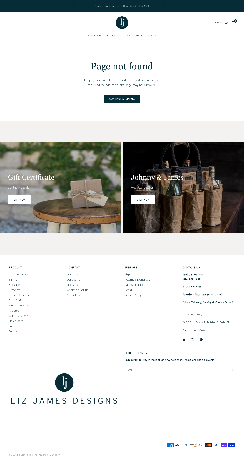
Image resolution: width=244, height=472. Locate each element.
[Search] (226, 23)
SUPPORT (131, 267)
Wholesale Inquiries (78, 290)
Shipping (130, 274)
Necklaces (15, 284)
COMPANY (73, 267)
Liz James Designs (194, 314)
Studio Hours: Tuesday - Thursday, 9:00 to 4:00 (122, 6)
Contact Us (73, 295)
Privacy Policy (133, 295)
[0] (232, 23)
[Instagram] (195, 340)
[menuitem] (101, 35)
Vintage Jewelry (18, 305)
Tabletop (14, 310)
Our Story (73, 274)
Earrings (14, 279)
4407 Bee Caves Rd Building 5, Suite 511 (206, 322)
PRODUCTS (16, 267)
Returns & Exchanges (137, 279)
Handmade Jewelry (100, 35)
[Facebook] (186, 340)
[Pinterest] (204, 340)
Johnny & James (19, 295)
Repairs (129, 290)
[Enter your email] (231, 370)
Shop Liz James (18, 274)
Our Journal (74, 279)
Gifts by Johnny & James (137, 35)
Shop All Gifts (17, 300)
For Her (13, 331)
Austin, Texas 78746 (194, 330)
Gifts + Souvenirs (19, 315)
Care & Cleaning (134, 284)
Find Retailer (74, 284)
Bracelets (14, 290)
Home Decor (16, 321)
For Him (13, 326)
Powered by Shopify (49, 454)
